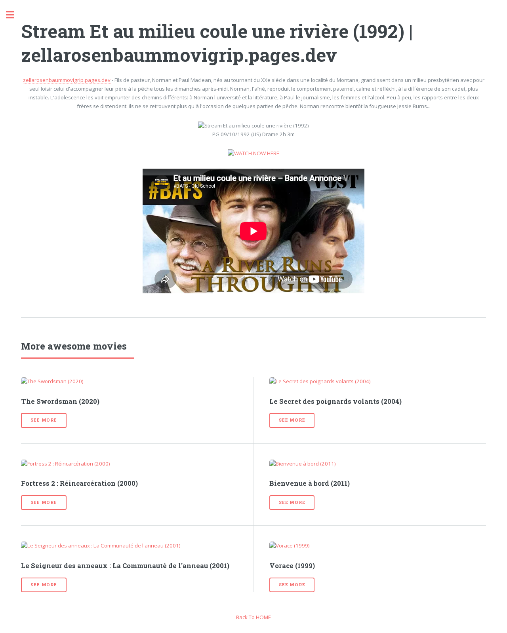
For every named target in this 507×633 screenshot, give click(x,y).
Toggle (14, 15)
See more (43, 420)
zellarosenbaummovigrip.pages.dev (67, 80)
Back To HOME (253, 617)
